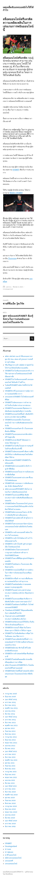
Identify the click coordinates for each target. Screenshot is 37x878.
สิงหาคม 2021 (10, 769)
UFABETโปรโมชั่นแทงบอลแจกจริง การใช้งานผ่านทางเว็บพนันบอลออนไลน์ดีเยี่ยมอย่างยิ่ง (19, 373)
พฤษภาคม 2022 (11, 743)
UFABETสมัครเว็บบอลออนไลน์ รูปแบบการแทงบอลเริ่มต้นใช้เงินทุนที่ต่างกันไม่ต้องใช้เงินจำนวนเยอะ (19, 506)
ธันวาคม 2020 (10, 792)
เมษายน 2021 (10, 780)
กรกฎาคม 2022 (11, 737)
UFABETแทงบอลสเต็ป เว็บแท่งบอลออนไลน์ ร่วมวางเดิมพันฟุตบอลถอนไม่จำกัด (18, 423)
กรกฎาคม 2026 (11, 694)
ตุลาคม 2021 (9, 763)
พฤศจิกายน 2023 (11, 708)
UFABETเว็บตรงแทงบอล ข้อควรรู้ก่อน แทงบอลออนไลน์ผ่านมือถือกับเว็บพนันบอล (19, 526)
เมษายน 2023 (10, 711)
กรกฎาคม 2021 (10, 771)
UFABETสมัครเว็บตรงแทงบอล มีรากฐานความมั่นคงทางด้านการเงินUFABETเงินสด (17, 552)
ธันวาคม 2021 (10, 757)
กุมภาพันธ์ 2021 (11, 786)
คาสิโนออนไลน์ (10, 855)
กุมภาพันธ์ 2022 (11, 751)
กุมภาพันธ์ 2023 (11, 717)
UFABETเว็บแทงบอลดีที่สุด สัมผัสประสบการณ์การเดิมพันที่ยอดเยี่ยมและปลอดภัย (19, 498)
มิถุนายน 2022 (10, 740)
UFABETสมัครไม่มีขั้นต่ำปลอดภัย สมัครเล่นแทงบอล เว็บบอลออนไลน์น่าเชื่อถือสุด (19, 674)
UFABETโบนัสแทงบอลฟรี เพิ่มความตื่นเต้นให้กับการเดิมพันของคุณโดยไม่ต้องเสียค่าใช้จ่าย (19, 454)
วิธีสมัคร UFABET (16, 193)
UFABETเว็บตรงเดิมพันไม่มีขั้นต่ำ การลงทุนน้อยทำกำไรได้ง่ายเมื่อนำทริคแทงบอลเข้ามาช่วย (19, 642)
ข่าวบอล (8, 849)
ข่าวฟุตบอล (9, 852)
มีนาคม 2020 (10, 818)
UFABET (15, 170)
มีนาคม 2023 (10, 714)
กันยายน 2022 (10, 731)
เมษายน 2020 (10, 815)
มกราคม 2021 (10, 789)
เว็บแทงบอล (12, 258)
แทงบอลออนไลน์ (11, 864)
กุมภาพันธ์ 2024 (11, 699)
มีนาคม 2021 (10, 783)
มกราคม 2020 (10, 823)
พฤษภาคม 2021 (11, 777)
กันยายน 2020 (10, 800)
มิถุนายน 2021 (10, 774)
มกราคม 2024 (10, 702)
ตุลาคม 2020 (10, 797)
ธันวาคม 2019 (10, 826)
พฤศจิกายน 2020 (11, 795)
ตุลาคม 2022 (10, 728)
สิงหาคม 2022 (10, 734)
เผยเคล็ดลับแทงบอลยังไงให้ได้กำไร (13, 872)
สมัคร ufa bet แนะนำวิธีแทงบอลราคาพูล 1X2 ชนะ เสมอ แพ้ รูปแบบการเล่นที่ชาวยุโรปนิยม (19, 359)
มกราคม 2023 (10, 720)
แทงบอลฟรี (9, 861)
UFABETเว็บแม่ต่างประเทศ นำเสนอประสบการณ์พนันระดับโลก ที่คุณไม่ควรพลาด (19, 593)
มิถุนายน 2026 (10, 696)
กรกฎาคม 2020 (11, 806)
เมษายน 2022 (10, 746)
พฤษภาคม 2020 (11, 812)
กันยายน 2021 (10, 766)
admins (8, 287)
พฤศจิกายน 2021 (11, 760)
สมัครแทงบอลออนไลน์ (13, 858)
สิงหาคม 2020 (10, 803)
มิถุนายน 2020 (10, 809)
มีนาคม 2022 (10, 748)
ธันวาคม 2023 (10, 705)
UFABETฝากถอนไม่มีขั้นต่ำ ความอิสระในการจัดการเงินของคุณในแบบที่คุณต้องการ (19, 573)
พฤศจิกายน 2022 (11, 725)
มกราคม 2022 (10, 754)
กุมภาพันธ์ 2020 (11, 821)
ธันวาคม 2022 (10, 722)
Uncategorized (8, 289)
